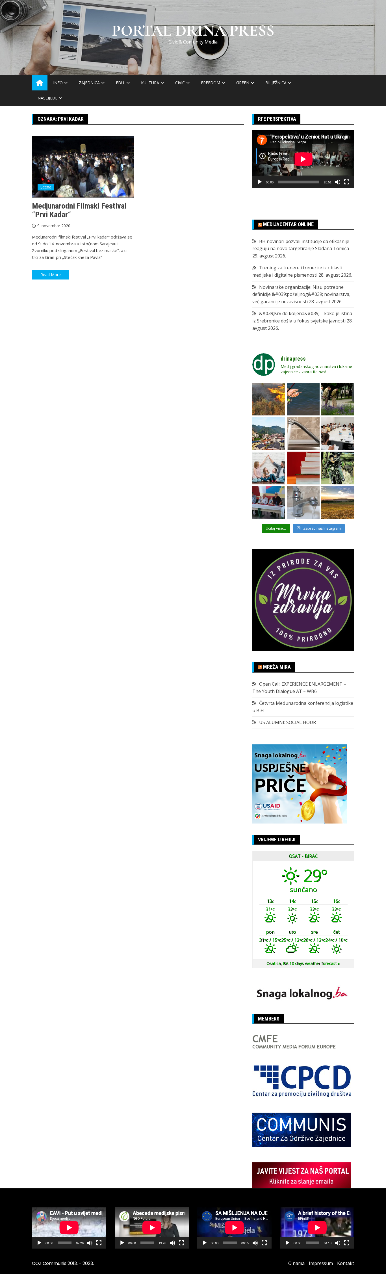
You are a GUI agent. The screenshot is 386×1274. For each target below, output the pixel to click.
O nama (296, 1263)
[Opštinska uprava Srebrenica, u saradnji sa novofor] (268, 433)
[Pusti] (260, 182)
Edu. (120, 82)
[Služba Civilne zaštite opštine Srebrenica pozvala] (268, 399)
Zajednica (89, 82)
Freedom (210, 82)
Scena (45, 187)
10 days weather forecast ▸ (303, 963)
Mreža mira (277, 667)
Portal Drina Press (193, 30)
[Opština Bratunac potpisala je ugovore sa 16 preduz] (337, 433)
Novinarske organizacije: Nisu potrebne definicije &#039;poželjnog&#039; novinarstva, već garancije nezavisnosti (301, 294)
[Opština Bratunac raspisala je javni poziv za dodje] (337, 399)
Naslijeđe (47, 98)
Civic (180, 82)
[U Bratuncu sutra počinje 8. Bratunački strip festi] (337, 468)
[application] (303, 159)
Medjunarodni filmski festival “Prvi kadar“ (79, 210)
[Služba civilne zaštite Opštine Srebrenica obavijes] (337, 502)
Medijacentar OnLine (288, 224)
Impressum (321, 1263)
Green (242, 82)
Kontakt (345, 1263)
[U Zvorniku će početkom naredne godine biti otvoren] (268, 468)
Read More (50, 274)
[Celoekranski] (347, 182)
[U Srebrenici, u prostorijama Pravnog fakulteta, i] (268, 502)
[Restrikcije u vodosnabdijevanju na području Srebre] (303, 433)
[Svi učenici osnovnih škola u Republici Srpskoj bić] (303, 468)
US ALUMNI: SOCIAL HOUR (287, 722)
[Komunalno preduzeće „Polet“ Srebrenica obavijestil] (303, 502)
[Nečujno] (338, 182)
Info (58, 82)
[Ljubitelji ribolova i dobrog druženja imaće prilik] (303, 399)
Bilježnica (276, 82)
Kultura (150, 82)
